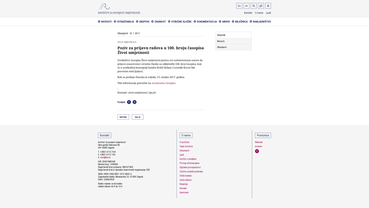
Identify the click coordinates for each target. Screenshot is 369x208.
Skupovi (144, 21)
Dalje (137, 117)
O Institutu (184, 142)
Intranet (258, 146)
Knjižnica (241, 21)
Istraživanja (125, 21)
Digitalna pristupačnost (190, 167)
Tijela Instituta (186, 146)
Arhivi (226, 21)
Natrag (123, 117)
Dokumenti (184, 150)
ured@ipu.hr (105, 157)
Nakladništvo (262, 21)
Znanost (160, 21)
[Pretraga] (254, 6)
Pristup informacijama (189, 163)
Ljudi (268, 13)
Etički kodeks (186, 175)
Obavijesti (222, 47)
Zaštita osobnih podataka (191, 171)
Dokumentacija (207, 21)
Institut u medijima (188, 159)
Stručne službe (181, 21)
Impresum (184, 192)
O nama (259, 13)
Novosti (106, 21)
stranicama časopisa (163, 83)
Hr (246, 5)
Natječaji (184, 184)
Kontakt (248, 13)
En (239, 5)
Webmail (258, 142)
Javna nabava (185, 180)
